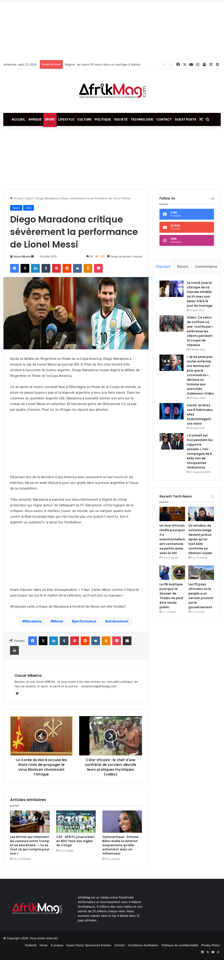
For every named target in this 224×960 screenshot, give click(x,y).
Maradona (33, 621)
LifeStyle (66, 119)
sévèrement (117, 621)
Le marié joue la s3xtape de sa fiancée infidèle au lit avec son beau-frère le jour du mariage (199, 294)
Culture (84, 119)
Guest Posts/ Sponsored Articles (88, 945)
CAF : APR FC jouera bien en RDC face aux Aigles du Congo (75, 841)
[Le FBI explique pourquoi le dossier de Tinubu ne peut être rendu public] (172, 572)
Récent (182, 266)
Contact (164, 119)
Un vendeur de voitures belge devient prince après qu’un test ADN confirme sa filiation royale (200, 539)
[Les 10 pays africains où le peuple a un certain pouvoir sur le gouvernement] (201, 572)
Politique (103, 119)
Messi (58, 621)
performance (85, 621)
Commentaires (206, 266)
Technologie (142, 119)
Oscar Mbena (21, 256)
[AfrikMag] (112, 91)
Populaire (163, 266)
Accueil (18, 119)
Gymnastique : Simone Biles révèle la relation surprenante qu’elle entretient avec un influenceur (120, 845)
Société (121, 119)
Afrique (35, 119)
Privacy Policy (210, 945)
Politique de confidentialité (180, 945)
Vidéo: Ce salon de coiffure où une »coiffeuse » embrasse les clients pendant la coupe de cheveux (200, 331)
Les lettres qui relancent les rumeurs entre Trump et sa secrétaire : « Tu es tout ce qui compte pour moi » (29, 845)
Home (44, 945)
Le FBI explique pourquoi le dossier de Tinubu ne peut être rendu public (171, 595)
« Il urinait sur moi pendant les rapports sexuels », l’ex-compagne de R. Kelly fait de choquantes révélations (200, 451)
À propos (57, 945)
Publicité (31, 945)
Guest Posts (185, 119)
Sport (50, 119)
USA (29, 208)
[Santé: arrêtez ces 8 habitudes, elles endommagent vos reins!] (171, 411)
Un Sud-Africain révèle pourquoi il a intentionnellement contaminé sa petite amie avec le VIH (172, 539)
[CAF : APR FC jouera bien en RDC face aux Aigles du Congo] (76, 821)
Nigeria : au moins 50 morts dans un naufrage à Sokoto (102, 64)
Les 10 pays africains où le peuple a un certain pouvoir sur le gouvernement (200, 595)
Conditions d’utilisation (143, 945)
